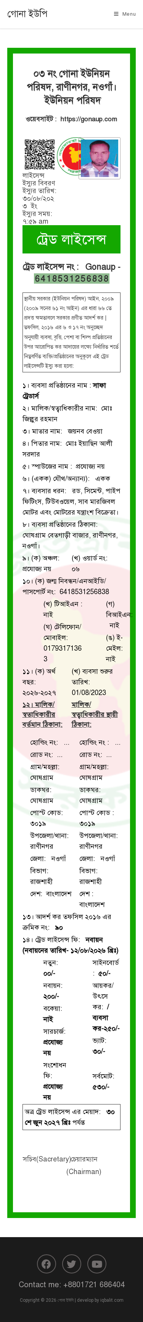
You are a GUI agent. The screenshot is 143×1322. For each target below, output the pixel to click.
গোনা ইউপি (27, 13)
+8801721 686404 (94, 1285)
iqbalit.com (112, 1300)
